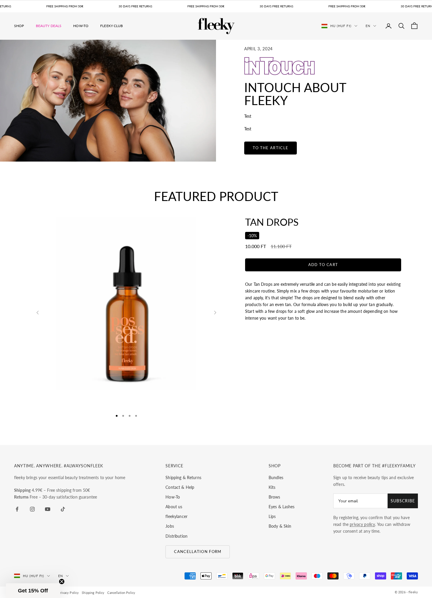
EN (368, 26)
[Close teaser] (62, 581)
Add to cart (323, 264)
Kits (272, 487)
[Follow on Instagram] (32, 509)
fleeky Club (111, 26)
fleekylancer (176, 516)
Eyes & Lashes (282, 506)
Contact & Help (179, 487)
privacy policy (362, 524)
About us (173, 506)
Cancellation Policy (121, 592)
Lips (272, 516)
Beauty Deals (49, 26)
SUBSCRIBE (403, 500)
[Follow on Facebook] (17, 509)
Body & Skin (280, 526)
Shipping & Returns (183, 477)
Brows (274, 496)
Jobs (169, 526)
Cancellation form (197, 551)
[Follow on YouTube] (48, 509)
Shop (19, 26)
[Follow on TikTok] (63, 509)
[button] (33, 590)
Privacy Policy (68, 592)
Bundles (276, 477)
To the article (270, 147)
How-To (80, 26)
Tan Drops (272, 222)
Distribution (176, 536)
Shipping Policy (93, 592)
